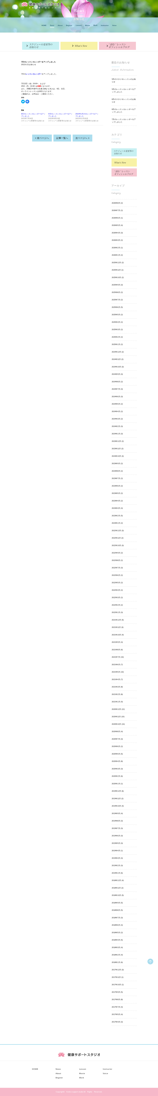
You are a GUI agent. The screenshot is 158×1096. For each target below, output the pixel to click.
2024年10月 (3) (118, 367)
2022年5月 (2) (117, 583)
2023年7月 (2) (117, 478)
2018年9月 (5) (117, 903)
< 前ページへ (42, 138)
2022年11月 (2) (118, 538)
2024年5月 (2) (117, 404)
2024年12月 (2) (118, 352)
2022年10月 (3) (118, 545)
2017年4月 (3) (117, 1022)
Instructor (105, 25)
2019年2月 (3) (117, 865)
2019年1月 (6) (117, 873)
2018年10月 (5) (118, 895)
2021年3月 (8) (117, 687)
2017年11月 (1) (118, 977)
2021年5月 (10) (118, 672)
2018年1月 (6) (117, 962)
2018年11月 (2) (118, 888)
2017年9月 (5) (117, 992)
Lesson (79, 25)
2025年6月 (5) (117, 307)
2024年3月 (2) (117, 419)
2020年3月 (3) (117, 769)
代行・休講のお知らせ (40, 46)
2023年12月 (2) (118, 441)
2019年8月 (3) (117, 821)
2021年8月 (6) (117, 650)
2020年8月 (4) (117, 731)
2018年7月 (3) (117, 918)
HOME (44, 25)
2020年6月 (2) (117, 746)
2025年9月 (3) (117, 285)
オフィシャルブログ (117, 46)
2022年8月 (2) (117, 560)
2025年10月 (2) (118, 277)
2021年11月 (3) (118, 627)
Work (95, 25)
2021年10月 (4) (118, 635)
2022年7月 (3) (117, 568)
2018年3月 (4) (117, 947)
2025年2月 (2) (117, 337)
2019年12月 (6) (118, 791)
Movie (87, 25)
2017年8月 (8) (117, 999)
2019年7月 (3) (117, 828)
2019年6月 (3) (117, 836)
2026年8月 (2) (117, 203)
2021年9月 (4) (117, 642)
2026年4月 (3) (117, 233)
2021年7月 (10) (118, 657)
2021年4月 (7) (117, 679)
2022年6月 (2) (117, 575)
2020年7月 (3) (117, 739)
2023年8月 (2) (117, 471)
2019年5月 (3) (117, 843)
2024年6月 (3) (117, 396)
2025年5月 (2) (117, 315)
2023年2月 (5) (117, 516)
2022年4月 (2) (117, 590)
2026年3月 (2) (117, 240)
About (60, 25)
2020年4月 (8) (117, 761)
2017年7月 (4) (117, 1007)
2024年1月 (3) (117, 434)
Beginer (69, 25)
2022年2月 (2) (117, 605)
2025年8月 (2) (117, 292)
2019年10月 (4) (118, 806)
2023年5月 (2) (117, 493)
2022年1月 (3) (117, 612)
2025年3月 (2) (117, 329)
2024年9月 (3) (117, 374)
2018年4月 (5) (117, 940)
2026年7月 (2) (117, 210)
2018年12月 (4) (118, 880)
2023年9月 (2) (117, 463)
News (52, 25)
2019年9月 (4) (117, 813)
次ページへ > (82, 138)
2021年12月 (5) (118, 620)
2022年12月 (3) (118, 530)
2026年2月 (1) (117, 248)
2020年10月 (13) (118, 724)
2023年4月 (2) (117, 501)
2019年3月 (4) (117, 858)
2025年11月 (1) (118, 270)
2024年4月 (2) (117, 411)
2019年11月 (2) (118, 798)
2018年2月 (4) (117, 955)
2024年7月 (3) (117, 389)
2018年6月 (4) (117, 925)
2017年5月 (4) (117, 1014)
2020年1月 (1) (117, 784)
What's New (79, 46)
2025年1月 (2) (117, 344)
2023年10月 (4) (118, 456)
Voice (114, 25)
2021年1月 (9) (117, 702)
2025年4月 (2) (117, 322)
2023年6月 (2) (117, 486)
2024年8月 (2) (117, 382)
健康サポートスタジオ (40, 4)
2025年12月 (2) (118, 262)
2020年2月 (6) (117, 776)
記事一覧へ (62, 138)
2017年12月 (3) (118, 970)
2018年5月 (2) (117, 932)
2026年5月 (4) (117, 225)
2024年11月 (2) (118, 359)
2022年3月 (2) (117, 597)
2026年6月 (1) (117, 218)
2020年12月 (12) (118, 709)
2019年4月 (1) (117, 851)
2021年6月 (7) (117, 664)
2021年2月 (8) (117, 694)
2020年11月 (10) (118, 717)
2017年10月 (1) (118, 985)
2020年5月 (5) (117, 754)
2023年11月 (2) (118, 449)
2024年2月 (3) (117, 426)
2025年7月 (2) (117, 300)
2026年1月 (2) (117, 255)
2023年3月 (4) (117, 508)
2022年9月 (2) (117, 553)
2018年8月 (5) (117, 910)
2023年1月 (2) (117, 523)
